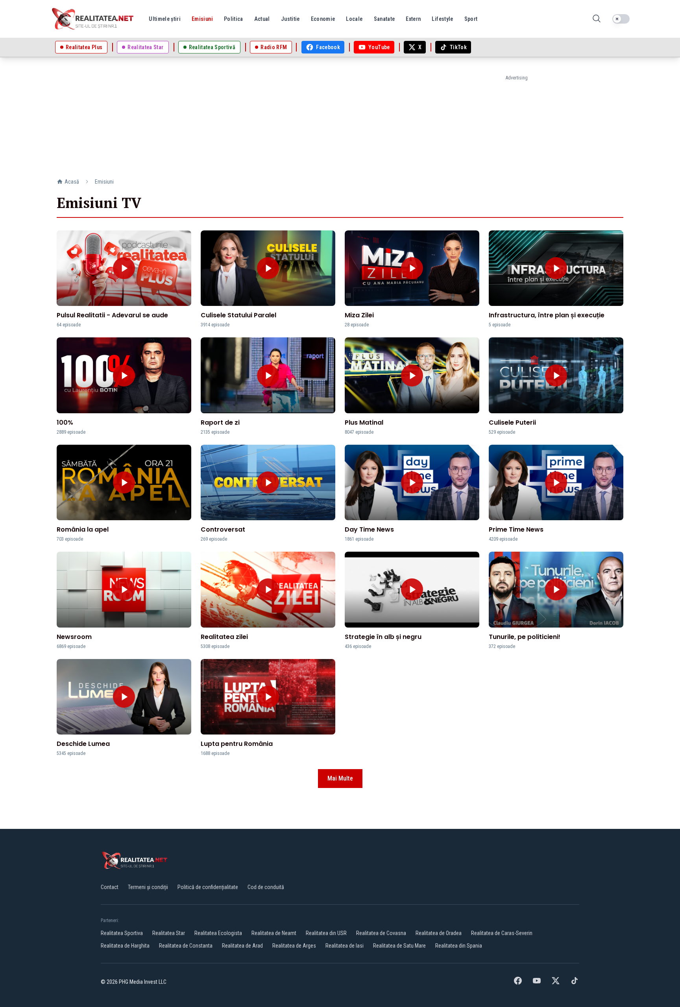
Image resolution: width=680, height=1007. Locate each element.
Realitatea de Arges (294, 946)
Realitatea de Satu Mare (399, 946)
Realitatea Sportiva (122, 933)
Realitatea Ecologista (218, 933)
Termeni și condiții (148, 887)
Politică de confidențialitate (207, 887)
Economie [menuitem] (323, 19)
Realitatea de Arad (242, 946)
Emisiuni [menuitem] (202, 19)
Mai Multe (340, 778)
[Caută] (596, 19)
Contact (109, 887)
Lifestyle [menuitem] (442, 19)
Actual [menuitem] (262, 19)
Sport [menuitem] (471, 19)
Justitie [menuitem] (290, 19)
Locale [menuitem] (354, 19)
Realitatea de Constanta (186, 946)
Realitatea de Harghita (125, 946)
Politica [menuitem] (233, 19)
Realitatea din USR (326, 933)
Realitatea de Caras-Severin (501, 933)
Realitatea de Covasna (381, 933)
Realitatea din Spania (458, 946)
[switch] (621, 19)
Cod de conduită (266, 887)
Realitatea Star (168, 933)
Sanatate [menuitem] (384, 19)
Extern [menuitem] (413, 19)
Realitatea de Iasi (344, 946)
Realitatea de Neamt (273, 933)
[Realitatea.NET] (93, 19)
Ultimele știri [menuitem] (165, 19)
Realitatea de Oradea (439, 933)
